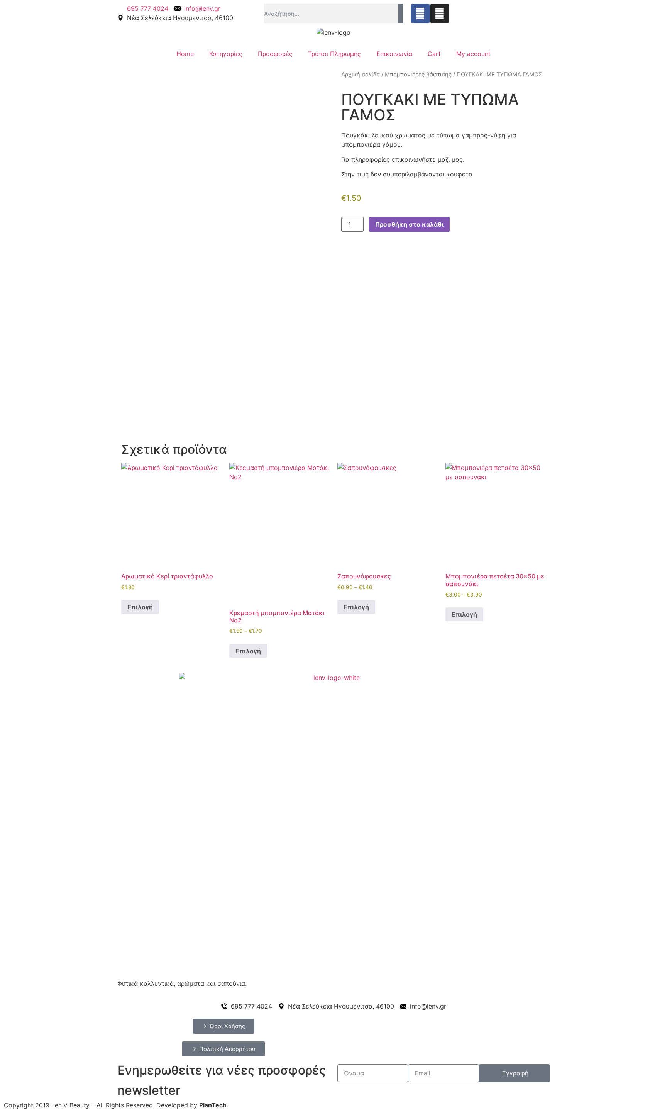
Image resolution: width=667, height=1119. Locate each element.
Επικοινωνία (394, 54)
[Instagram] (439, 13)
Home (185, 54)
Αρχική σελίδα (360, 74)
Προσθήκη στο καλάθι (409, 224)
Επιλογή (140, 607)
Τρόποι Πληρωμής (334, 54)
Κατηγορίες (225, 54)
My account (473, 54)
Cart (434, 54)
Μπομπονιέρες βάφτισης (418, 74)
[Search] (400, 13)
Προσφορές (275, 54)
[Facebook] (420, 13)
